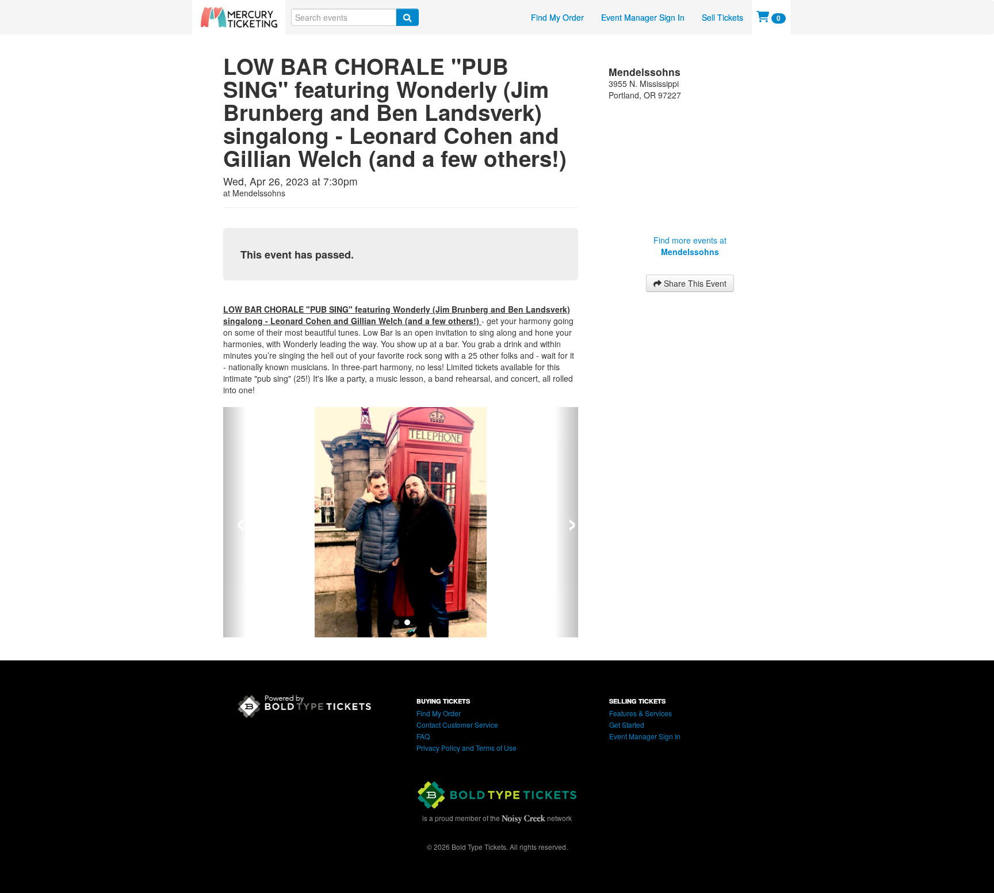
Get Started (626, 724)
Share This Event (694, 283)
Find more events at (690, 245)
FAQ (423, 736)
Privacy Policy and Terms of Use (466, 748)
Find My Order (557, 17)
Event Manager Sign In (643, 17)
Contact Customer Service (457, 724)
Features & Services (640, 713)
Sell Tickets (722, 17)
